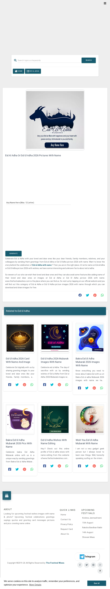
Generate (13, 253)
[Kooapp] (100, 571)
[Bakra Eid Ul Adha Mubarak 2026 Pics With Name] (20, 419)
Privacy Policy (67, 524)
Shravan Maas (88, 537)
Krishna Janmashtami (92, 518)
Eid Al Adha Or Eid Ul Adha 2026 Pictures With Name (33, 155)
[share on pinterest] (95, 296)
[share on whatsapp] (102, 296)
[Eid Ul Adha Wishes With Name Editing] (55, 419)
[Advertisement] (55, 25)
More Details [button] (35, 585)
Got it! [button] (97, 583)
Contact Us (66, 519)
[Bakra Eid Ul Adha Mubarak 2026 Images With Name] (90, 338)
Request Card (67, 529)
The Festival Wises (55, 563)
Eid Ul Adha (34, 71)
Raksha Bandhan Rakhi (92, 527)
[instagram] (100, 565)
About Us (65, 534)
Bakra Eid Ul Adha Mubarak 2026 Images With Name (88, 362)
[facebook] (80, 565)
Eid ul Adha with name (42, 265)
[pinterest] (93, 565)
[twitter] (86, 565)
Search (89, 60)
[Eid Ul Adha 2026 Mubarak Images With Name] (55, 338)
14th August (87, 532)
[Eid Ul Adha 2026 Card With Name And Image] (20, 338)
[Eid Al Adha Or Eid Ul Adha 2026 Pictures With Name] (55, 120)
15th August (87, 523)
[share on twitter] (87, 296)
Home (19, 71)
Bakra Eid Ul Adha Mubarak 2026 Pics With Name (19, 443)
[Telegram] (87, 557)
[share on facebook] (80, 296)
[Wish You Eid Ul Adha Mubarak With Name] (90, 419)
